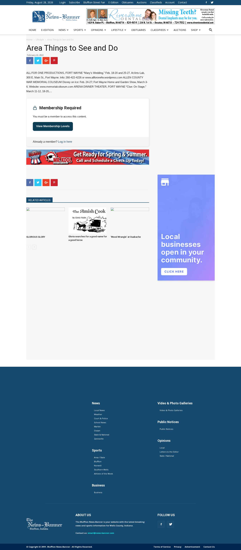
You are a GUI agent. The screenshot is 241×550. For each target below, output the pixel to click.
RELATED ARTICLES (39, 200)
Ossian (97, 430)
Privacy (177, 546)
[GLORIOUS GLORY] (45, 220)
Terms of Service (162, 546)
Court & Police (101, 418)
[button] (210, 30)
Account (170, 2)
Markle (97, 426)
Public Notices (166, 429)
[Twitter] (212, 2)
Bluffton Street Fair (94, 2)
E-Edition (113, 2)
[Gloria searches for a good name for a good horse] (87, 220)
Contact (182, 2)
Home (32, 30)
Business (98, 492)
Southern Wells (101, 469)
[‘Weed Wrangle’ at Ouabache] (130, 220)
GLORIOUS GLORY (35, 237)
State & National (101, 434)
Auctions (142, 2)
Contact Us (209, 546)
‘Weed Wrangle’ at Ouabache (126, 237)
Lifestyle (117, 30)
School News (100, 422)
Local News (99, 410)
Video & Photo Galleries (171, 410)
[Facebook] (206, 2)
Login (62, 2)
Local (162, 447)
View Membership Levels (53, 126)
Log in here (65, 141)
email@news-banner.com (101, 533)
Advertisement (192, 546)
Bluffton (97, 461)
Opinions (97, 30)
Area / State (99, 457)
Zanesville (99, 438)
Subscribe (74, 2)
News (62, 30)
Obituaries (127, 2)
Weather (98, 414)
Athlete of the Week (103, 473)
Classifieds (156, 2)
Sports (78, 30)
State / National (167, 455)
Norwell (97, 465)
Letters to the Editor (169, 451)
